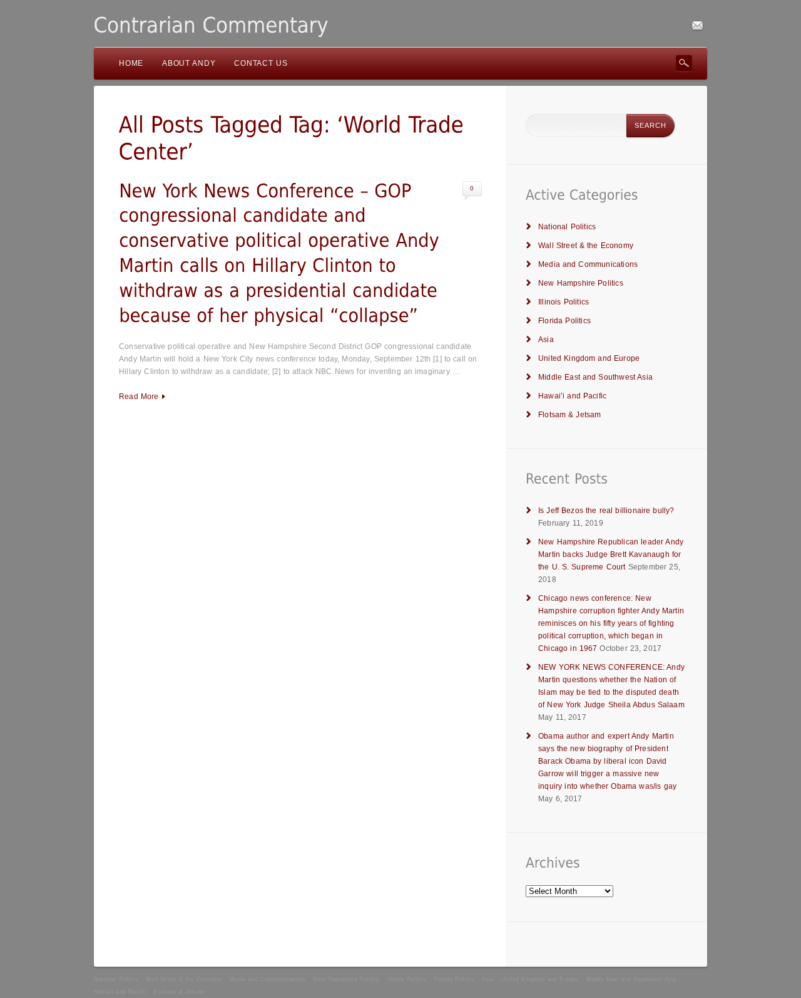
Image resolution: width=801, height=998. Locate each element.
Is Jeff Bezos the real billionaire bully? (606, 510)
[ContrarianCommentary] (211, 24)
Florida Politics (564, 320)
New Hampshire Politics (580, 283)
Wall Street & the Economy (585, 245)
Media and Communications (588, 264)
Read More (139, 396)
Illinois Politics (563, 302)
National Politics (567, 226)
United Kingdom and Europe (589, 358)
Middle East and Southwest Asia (595, 377)
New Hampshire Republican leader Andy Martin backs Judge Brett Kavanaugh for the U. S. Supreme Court (610, 554)
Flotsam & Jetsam (569, 414)
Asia (546, 339)
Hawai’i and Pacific (572, 396)
